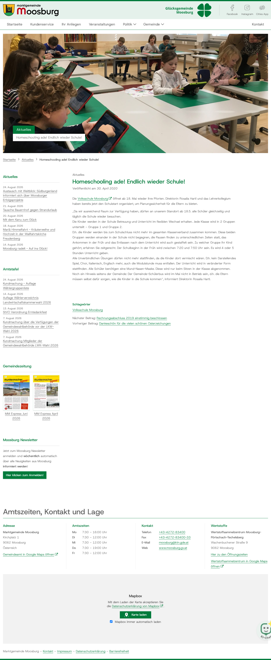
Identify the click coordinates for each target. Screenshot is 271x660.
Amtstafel (11, 269)
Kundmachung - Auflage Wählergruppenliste (19, 285)
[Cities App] (262, 7)
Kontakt (258, 24)
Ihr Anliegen (71, 24)
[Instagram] (247, 7)
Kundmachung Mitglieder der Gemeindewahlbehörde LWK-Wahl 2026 (30, 343)
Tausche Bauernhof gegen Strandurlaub (30, 210)
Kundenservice (42, 24)
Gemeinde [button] (151, 24)
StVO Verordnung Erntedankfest (25, 312)
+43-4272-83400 (172, 532)
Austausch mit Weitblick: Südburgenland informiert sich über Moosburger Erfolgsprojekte (30, 195)
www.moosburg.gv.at (173, 548)
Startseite (14, 24)
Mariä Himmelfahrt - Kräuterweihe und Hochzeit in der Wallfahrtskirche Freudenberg (29, 234)
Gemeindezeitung (17, 366)
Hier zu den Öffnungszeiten (229, 554)
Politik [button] (127, 24)
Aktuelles (28, 160)
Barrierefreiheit (119, 651)
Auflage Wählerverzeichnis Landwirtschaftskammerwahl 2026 (27, 300)
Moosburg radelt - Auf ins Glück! (25, 248)
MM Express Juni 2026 (16, 416)
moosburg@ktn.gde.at (173, 542)
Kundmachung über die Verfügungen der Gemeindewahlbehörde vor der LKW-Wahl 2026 (31, 326)
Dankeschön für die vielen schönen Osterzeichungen (135, 323)
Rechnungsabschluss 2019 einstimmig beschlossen (132, 318)
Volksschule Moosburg (95, 199)
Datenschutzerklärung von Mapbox (137, 606)
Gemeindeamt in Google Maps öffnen (30, 554)
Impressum (64, 651)
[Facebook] (232, 7)
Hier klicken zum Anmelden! (24, 475)
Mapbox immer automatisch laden (137, 622)
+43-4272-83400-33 (175, 537)
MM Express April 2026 (46, 416)
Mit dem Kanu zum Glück (20, 220)
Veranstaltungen (102, 24)
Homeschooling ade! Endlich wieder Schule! (69, 160)
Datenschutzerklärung (90, 651)
